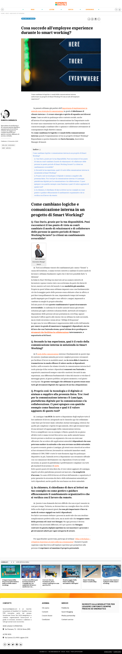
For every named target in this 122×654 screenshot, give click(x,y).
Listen (51, 9)
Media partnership (68, 615)
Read (32, 9)
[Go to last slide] (11, 562)
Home (2, 13)
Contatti (45, 612)
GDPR (56, 466)
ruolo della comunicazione (48, 354)
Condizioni (46, 619)
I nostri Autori (47, 615)
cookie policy (117, 651)
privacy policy (108, 651)
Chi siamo (45, 608)
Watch (70, 9)
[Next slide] (13, 562)
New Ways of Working (17, 13)
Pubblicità (65, 608)
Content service (67, 619)
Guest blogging (67, 612)
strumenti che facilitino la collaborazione (50, 332)
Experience (90, 9)
